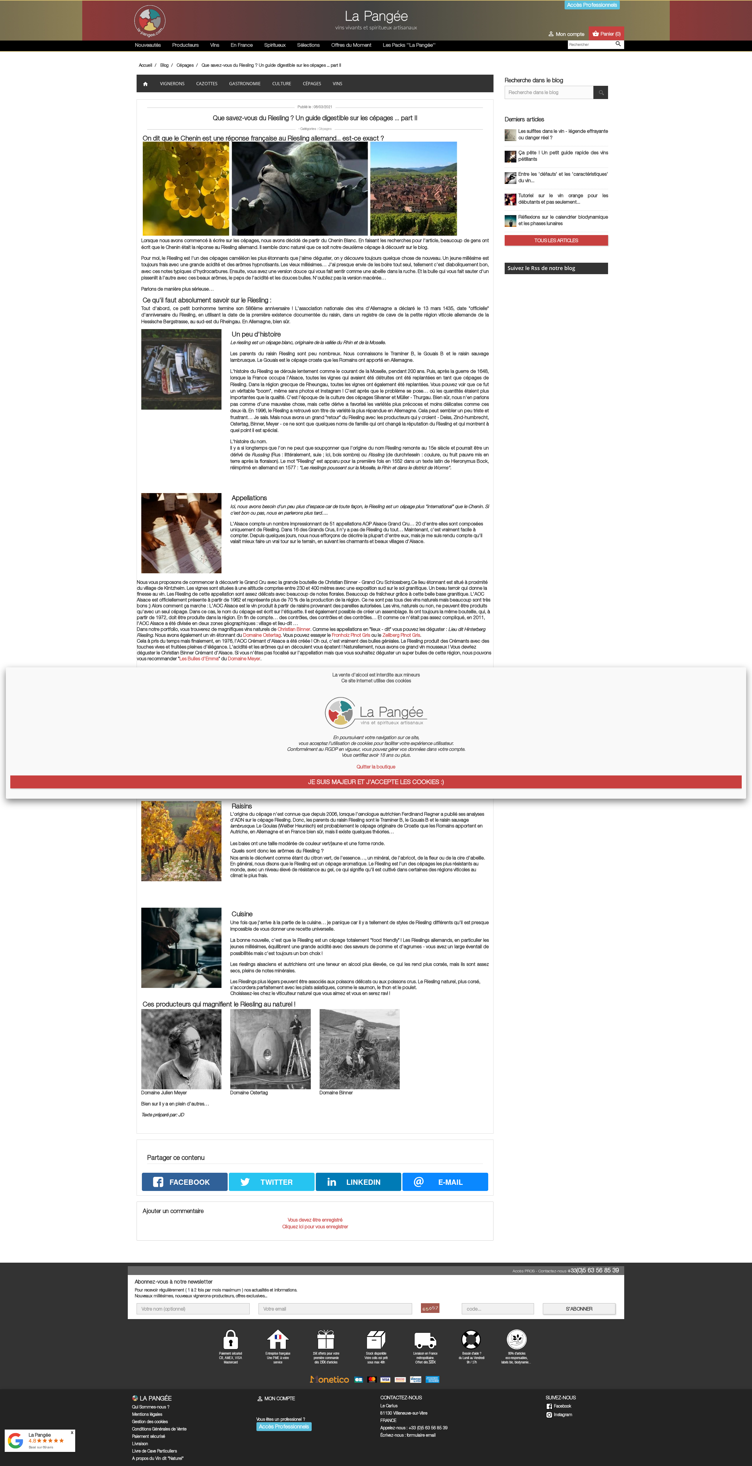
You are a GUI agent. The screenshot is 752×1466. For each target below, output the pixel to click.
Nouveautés (148, 45)
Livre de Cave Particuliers (154, 1450)
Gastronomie (245, 83)
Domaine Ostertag (262, 635)
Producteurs (185, 45)
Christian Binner (294, 629)
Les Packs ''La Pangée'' (409, 45)
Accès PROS (524, 1271)
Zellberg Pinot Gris (401, 635)
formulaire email (421, 1435)
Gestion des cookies (150, 1421)
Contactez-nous (552, 1271)
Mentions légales (147, 1414)
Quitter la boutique (376, 766)
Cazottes (206, 83)
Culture (281, 83)
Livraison (140, 1443)
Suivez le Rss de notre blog (541, 268)
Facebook (562, 1405)
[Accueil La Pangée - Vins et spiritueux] (149, 20)
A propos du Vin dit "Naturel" (158, 1458)
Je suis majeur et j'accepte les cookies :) (376, 781)
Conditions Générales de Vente (159, 1428)
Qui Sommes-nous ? (150, 1406)
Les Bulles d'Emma (199, 658)
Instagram (562, 1414)
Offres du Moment (351, 45)
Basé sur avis (41, 1447)
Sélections (308, 45)
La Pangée (40, 1434)
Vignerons (172, 83)
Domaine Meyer (244, 658)
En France (242, 45)
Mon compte (275, 1398)
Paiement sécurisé (148, 1436)
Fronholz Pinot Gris (351, 635)
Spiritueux (275, 45)
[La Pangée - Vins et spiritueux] (376, 23)
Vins (214, 45)
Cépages (312, 83)
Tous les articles (556, 240)
